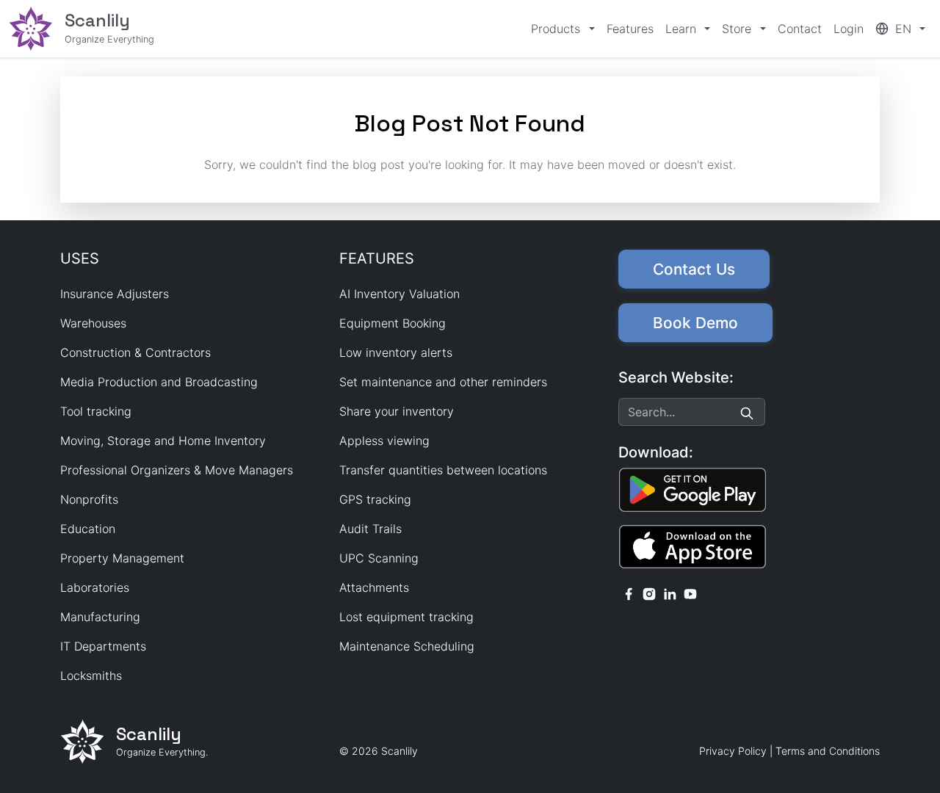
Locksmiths (91, 675)
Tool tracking (95, 411)
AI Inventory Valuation (399, 293)
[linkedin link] (669, 592)
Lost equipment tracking (406, 616)
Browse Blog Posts (470, 194)
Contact (800, 28)
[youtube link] (690, 592)
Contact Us (694, 269)
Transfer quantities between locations (443, 470)
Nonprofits (89, 499)
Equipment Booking (392, 323)
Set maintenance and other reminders (443, 381)
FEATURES (376, 258)
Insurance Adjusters (114, 293)
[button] (900, 28)
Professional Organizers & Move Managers (176, 470)
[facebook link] (628, 592)
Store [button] (738, 28)
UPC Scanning (379, 558)
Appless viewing (384, 440)
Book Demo (695, 323)
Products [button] (557, 28)
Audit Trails (370, 528)
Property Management (122, 558)
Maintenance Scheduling (406, 646)
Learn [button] (682, 28)
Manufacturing (100, 616)
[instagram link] (649, 592)
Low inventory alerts (395, 352)
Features (630, 28)
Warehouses (93, 323)
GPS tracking (375, 499)
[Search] (747, 411)
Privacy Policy (733, 751)
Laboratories (94, 587)
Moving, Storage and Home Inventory (163, 440)
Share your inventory (396, 411)
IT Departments (103, 646)
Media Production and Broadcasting (159, 381)
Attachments (374, 587)
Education (87, 528)
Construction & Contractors (135, 352)
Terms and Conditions (828, 751)
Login (849, 28)
